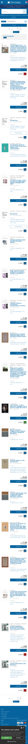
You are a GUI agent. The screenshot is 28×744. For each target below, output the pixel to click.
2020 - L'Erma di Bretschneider (16, 463)
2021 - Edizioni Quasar (14, 378)
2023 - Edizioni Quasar (14, 243)
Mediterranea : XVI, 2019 (17, 502)
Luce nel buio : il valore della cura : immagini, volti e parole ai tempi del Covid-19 (18, 406)
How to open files (5, 724)
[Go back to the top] (25, 741)
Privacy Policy (4, 713)
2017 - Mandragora (13, 630)
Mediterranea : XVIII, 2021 (17, 439)
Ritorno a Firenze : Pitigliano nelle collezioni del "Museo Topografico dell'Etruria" (17, 431)
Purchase (18, 69)
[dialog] (12, 735)
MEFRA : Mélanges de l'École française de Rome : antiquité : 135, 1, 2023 (17, 221)
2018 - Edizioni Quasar (14, 598)
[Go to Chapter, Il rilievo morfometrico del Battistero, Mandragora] (5, 664)
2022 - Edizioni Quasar (14, 274)
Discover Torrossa (5, 711)
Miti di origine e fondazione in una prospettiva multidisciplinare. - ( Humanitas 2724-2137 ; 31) (18, 59)
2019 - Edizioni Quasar (14, 498)
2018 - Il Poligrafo (13, 564)
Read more (18, 735)
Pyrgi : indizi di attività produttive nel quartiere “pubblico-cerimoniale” (17, 272)
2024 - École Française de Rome (16, 90)
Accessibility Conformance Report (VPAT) (10, 718)
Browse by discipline (16, 15)
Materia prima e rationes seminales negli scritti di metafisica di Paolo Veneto (18, 335)
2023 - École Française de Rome (16, 215)
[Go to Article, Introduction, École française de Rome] (5, 121)
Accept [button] (6, 737)
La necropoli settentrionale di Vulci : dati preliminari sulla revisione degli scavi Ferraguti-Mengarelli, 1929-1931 (18, 594)
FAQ (2, 722)
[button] (25, 11)
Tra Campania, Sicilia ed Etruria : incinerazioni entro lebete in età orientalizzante (18, 146)
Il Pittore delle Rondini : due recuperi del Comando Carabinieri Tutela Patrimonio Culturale (18, 495)
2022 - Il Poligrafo (13, 337)
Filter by (14, 25)
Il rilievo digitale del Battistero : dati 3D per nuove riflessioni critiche (17, 628)
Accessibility (3, 716)
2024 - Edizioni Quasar (14, 150)
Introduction (14, 120)
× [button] (23, 727)
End (15, 32)
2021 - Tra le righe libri (14, 409)
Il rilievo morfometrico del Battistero (18, 664)
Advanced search (4, 15)
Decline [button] (18, 737)
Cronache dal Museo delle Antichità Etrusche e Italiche (17, 241)
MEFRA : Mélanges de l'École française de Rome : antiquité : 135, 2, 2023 (17, 96)
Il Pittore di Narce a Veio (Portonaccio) (17, 461)
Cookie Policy (4, 715)
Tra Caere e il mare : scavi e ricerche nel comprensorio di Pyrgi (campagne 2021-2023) (18, 182)
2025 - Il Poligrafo (13, 52)
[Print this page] (25, 21)
